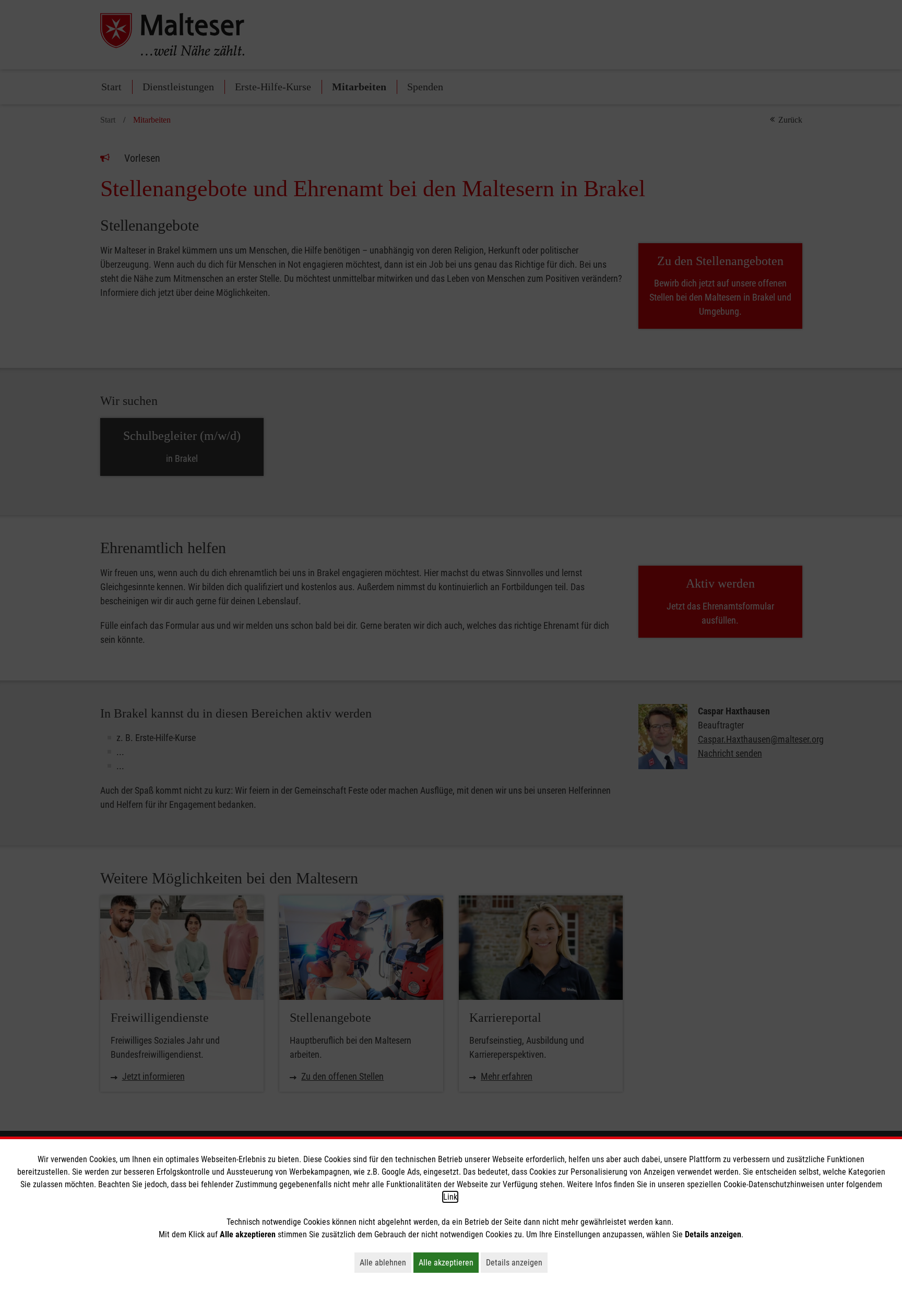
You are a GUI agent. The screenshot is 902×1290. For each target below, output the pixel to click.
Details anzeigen (517, 1262)
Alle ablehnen (385, 1262)
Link (450, 1197)
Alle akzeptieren (449, 1262)
